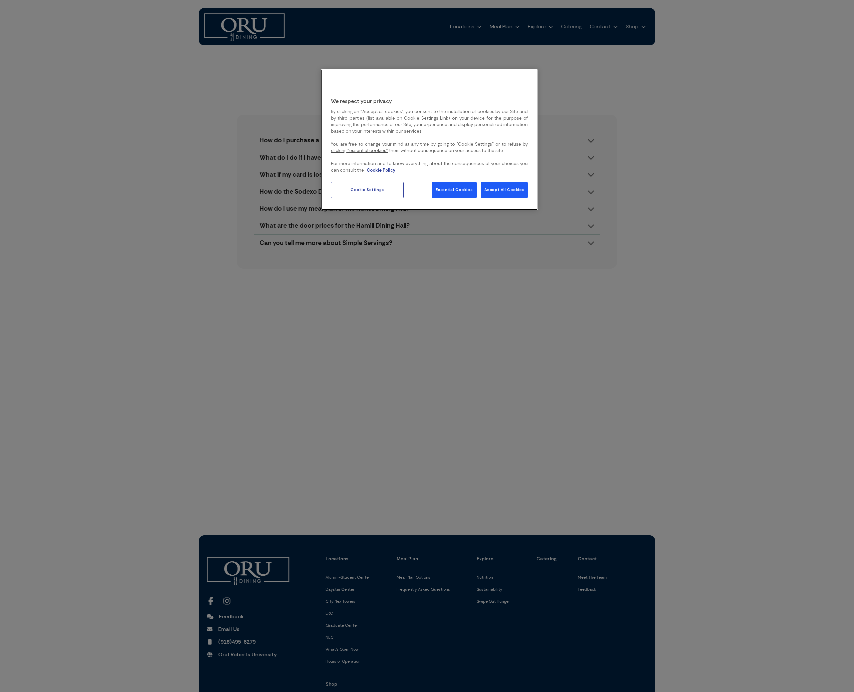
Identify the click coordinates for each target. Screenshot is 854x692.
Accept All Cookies (504, 189)
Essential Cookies (454, 189)
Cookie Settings (367, 189)
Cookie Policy (381, 170)
